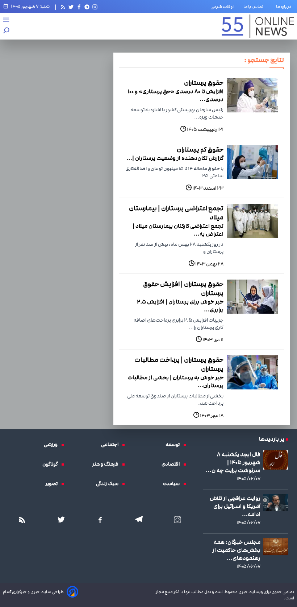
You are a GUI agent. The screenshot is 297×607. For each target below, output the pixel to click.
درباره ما (285, 6)
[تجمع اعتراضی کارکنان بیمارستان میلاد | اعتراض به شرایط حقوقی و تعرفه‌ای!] (252, 221)
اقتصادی (172, 464)
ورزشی (52, 444)
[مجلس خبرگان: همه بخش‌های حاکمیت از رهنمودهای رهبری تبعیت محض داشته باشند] (275, 546)
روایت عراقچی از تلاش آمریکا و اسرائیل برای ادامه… (235, 506)
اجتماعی (111, 444)
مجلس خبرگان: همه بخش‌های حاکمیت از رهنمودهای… (236, 550)
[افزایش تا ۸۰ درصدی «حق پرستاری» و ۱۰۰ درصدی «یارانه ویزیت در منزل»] (252, 95)
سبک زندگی (109, 483)
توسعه (174, 444)
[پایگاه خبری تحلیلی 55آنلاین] (258, 26)
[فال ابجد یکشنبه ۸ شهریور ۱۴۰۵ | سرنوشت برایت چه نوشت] (275, 460)
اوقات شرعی (222, 6)
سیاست (173, 483)
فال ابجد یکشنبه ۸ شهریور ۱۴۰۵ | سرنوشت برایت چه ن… (233, 462)
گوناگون (51, 464)
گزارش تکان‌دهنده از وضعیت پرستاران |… (174, 158)
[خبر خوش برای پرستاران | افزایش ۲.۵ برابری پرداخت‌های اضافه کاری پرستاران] (252, 297)
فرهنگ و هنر (107, 464)
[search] (6, 31)
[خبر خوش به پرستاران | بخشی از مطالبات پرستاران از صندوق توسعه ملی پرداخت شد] (252, 372)
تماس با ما (254, 6)
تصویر (53, 483)
